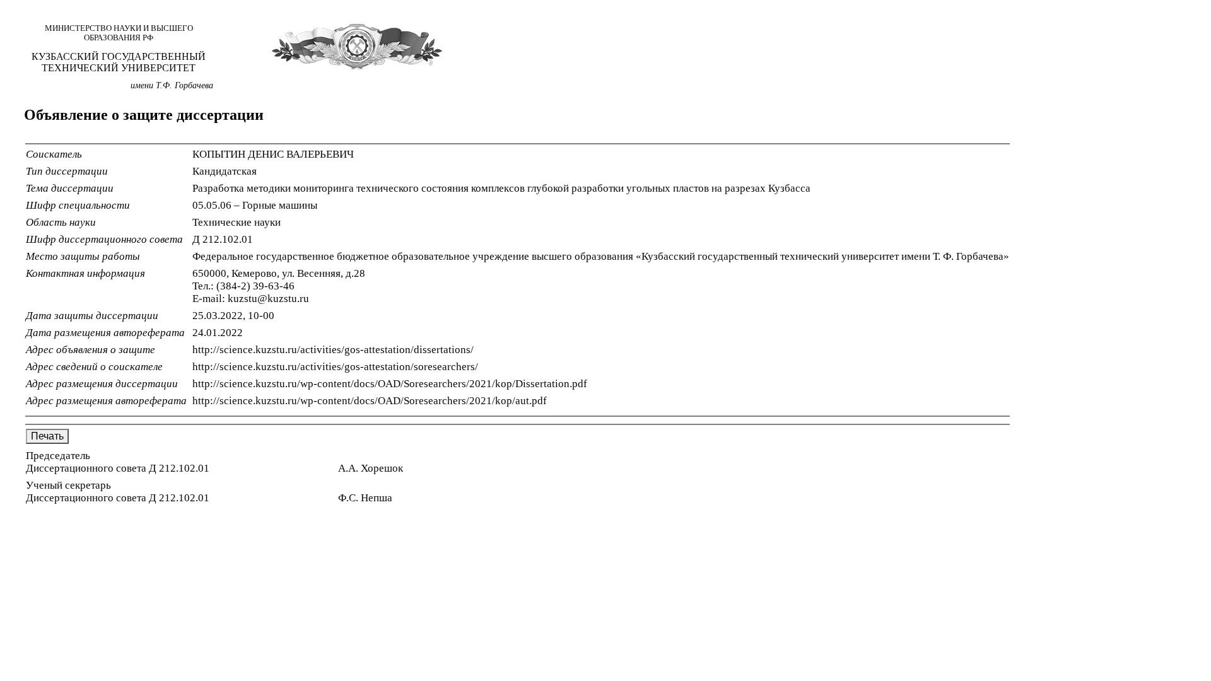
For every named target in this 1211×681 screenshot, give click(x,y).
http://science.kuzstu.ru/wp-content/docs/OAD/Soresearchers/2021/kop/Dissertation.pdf (389, 384)
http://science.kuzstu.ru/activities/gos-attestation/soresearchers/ (335, 367)
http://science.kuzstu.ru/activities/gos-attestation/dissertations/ (333, 350)
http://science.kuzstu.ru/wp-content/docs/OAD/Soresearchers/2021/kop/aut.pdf (369, 401)
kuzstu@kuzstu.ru (268, 299)
